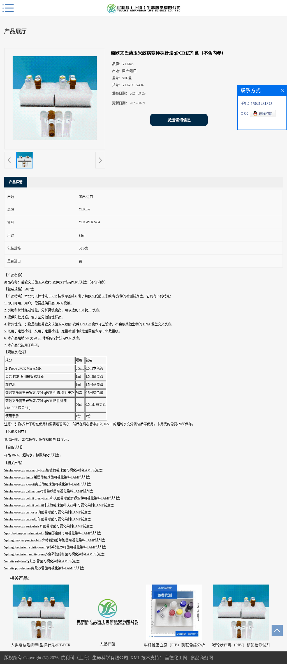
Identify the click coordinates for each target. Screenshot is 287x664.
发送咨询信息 (179, 120)
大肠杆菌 (107, 644)
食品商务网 (202, 657)
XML (135, 657)
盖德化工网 (176, 657)
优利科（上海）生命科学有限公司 (94, 657)
